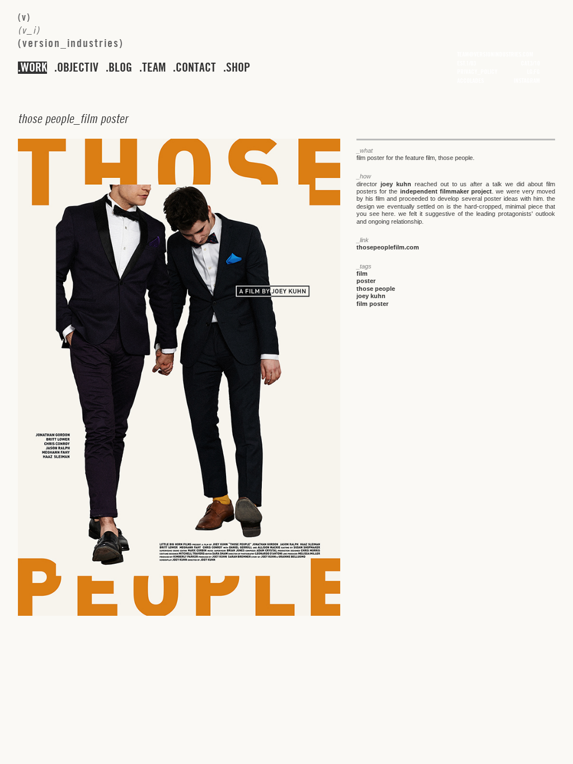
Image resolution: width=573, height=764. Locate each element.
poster (365, 280)
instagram (527, 80)
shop (238, 68)
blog (120, 68)
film (362, 273)
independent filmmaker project (446, 191)
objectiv (77, 68)
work (34, 68)
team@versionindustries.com (495, 54)
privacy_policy (477, 72)
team (154, 68)
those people (375, 288)
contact (196, 68)
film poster (372, 303)
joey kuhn (396, 184)
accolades (470, 80)
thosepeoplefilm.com (387, 247)
